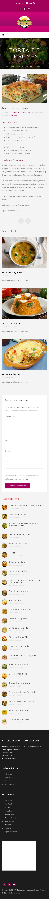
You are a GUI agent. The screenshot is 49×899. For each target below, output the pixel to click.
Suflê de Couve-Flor (21, 221)
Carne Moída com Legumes (22, 655)
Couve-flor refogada (19, 683)
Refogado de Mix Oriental (22, 692)
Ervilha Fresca (9, 814)
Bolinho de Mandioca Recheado (25, 505)
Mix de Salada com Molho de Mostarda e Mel (23, 525)
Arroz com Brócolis (18, 664)
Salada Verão (9, 828)
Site (6, 462)
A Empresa (8, 774)
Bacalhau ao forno (18, 591)
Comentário (10, 416)
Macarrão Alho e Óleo (28, 221)
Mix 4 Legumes (27, 112)
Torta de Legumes (18, 619)
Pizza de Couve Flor (19, 637)
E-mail (8, 451)
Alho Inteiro (8, 800)
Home (18, 66)
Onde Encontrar (10, 781)
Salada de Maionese (19, 720)
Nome (8, 440)
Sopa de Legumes (12, 272)
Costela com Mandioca (20, 646)
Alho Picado (9, 804)
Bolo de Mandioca (18, 674)
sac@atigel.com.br (10, 758)
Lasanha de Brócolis (19, 571)
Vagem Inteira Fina (11, 832)
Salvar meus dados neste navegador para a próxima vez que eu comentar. (21, 477)
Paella (12, 553)
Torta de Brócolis (17, 514)
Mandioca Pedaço (11, 818)
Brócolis (7, 807)
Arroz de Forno (11, 374)
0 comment (13, 116)
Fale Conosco (9, 784)
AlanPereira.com (14, 893)
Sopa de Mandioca (18, 710)
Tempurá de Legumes (20, 534)
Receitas (8, 777)
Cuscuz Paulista (11, 323)
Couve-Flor (8, 811)
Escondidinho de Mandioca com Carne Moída (25, 581)
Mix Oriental (9, 825)
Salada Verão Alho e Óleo (22, 701)
